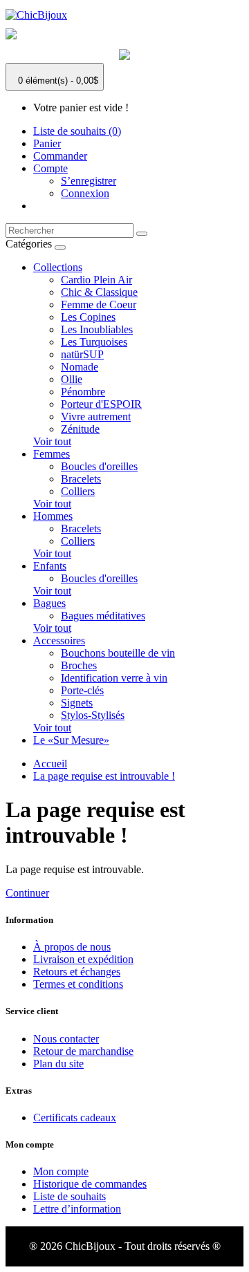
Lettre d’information (77, 1209)
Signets (77, 703)
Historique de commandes (90, 1184)
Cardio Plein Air (96, 280)
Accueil (50, 763)
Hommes (53, 516)
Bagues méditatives (103, 615)
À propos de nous (72, 947)
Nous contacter (66, 1039)
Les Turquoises (94, 342)
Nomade (79, 367)
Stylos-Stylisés (92, 715)
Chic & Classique (99, 292)
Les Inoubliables (97, 329)
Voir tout (52, 441)
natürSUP (82, 354)
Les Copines (88, 317)
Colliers (78, 491)
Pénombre (83, 392)
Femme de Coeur (98, 304)
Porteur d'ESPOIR (101, 404)
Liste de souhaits (69, 1196)
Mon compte (61, 1171)
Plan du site (58, 1063)
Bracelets (81, 479)
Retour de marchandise (83, 1051)
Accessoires (59, 640)
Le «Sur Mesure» (71, 740)
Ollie (71, 379)
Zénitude (80, 429)
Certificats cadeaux (74, 1117)
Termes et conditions (78, 984)
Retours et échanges (76, 972)
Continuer (27, 893)
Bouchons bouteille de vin (118, 653)
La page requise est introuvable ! (104, 776)
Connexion (85, 193)
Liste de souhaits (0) (77, 131)
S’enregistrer (88, 181)
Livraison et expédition (83, 959)
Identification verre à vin (114, 678)
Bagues (49, 603)
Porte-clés (82, 690)
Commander (60, 156)
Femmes (51, 454)
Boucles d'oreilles (99, 466)
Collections (57, 267)
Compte (50, 168)
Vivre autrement (96, 416)
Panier (47, 143)
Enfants (49, 566)
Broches (79, 665)
